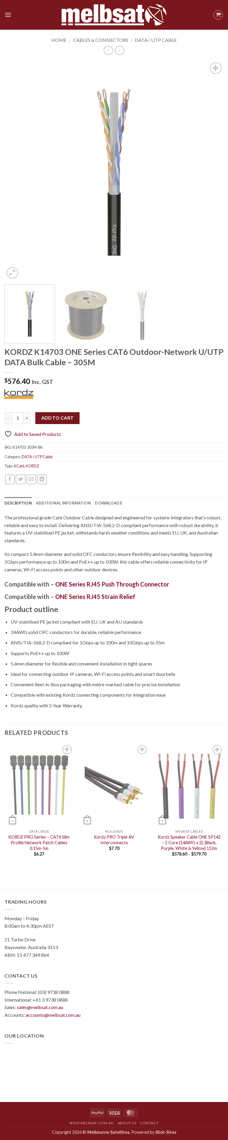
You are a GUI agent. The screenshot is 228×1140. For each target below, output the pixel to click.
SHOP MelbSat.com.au (91, 1123)
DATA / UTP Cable (156, 40)
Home (58, 40)
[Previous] (16, 171)
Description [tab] (18, 503)
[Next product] (108, 50)
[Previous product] (119, 50)
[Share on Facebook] (10, 479)
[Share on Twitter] (21, 479)
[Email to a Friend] (31, 479)
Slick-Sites (165, 1132)
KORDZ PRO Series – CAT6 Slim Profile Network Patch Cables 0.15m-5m (38, 842)
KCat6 (19, 466)
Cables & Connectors (100, 40)
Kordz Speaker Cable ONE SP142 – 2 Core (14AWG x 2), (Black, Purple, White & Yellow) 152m (189, 842)
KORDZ (32, 466)
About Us (127, 1123)
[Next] (211, 171)
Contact (149, 1123)
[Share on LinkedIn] (42, 479)
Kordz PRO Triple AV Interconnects (114, 839)
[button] (8, 14)
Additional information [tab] (63, 503)
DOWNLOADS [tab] (108, 503)
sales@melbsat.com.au (40, 1007)
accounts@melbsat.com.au (53, 1015)
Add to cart (57, 417)
